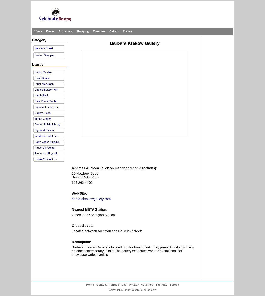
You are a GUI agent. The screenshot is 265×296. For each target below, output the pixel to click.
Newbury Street (44, 48)
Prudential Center (45, 147)
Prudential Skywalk (46, 153)
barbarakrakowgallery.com (91, 199)
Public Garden (43, 72)
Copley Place (43, 112)
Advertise (147, 284)
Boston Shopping (45, 55)
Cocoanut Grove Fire (47, 107)
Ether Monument (44, 83)
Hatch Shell (41, 95)
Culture (114, 31)
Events (50, 31)
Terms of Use (117, 284)
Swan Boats (42, 78)
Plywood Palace (44, 130)
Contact (101, 284)
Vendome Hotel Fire (46, 136)
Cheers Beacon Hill (46, 89)
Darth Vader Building (47, 141)
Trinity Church (43, 118)
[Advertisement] (134, 155)
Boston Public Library (47, 124)
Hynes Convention (46, 159)
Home (38, 31)
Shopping (83, 31)
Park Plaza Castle (45, 101)
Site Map (161, 284)
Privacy (134, 284)
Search (174, 284)
